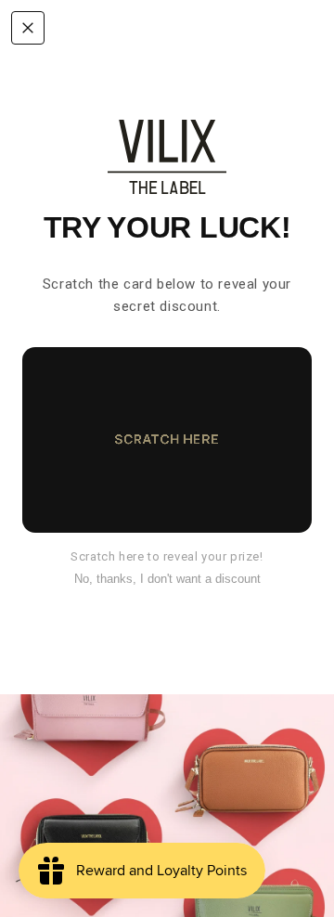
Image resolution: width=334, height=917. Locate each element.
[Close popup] (28, 28)
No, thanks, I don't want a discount (167, 579)
